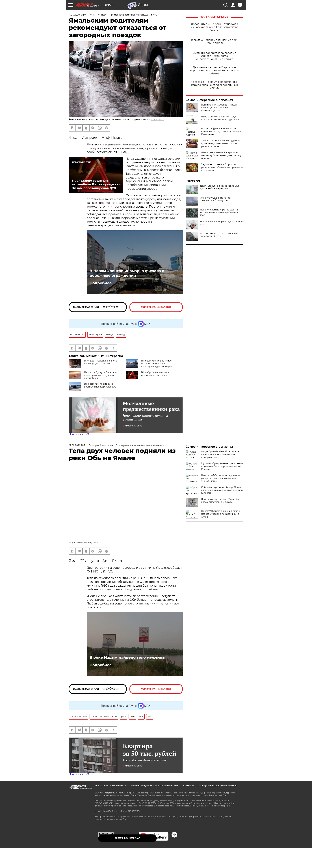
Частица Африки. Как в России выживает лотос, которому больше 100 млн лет (221, 131)
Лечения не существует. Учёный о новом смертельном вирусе (220, 500)
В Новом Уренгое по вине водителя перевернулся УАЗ (100, 385)
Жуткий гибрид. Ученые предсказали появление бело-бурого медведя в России (222, 466)
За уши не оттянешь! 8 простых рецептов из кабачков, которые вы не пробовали (222, 167)
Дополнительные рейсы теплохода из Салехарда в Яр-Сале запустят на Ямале (214, 27)
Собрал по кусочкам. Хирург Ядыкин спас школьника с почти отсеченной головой (222, 490)
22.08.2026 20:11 (77, 445)
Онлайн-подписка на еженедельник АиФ (154, 786)
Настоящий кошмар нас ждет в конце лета (221, 222)
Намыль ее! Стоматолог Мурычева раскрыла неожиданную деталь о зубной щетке (220, 478)
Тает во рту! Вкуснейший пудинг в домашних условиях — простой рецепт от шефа (220, 143)
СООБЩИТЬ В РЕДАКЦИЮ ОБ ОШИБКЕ (217, 786)
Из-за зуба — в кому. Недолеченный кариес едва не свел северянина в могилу (214, 85)
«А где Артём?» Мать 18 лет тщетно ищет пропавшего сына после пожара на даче (220, 454)
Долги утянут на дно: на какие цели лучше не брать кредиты (220, 187)
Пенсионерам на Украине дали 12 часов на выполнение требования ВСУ (219, 212)
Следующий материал (127, 838)
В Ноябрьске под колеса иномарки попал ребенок (155, 373)
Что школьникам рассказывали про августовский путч (220, 234)
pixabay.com (157, 119)
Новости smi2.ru (81, 434)
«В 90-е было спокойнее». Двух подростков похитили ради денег (220, 118)
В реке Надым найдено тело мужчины (127, 657)
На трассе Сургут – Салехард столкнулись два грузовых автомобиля (100, 375)
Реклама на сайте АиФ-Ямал (111, 786)
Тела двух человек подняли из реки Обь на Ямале (214, 41)
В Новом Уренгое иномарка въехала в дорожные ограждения (127, 273)
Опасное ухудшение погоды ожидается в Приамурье (216, 199)
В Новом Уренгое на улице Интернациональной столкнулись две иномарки (156, 363)
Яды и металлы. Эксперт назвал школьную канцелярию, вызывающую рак (219, 107)
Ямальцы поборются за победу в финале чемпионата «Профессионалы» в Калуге (214, 56)
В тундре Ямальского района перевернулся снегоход (100, 362)
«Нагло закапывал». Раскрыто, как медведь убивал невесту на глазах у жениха (221, 155)
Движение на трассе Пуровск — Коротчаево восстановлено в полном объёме (215, 70)
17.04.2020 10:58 (77, 14)
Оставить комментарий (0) (156, 307)
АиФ (95, 542)
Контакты (188, 786)
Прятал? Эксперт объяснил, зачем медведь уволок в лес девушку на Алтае (220, 514)
